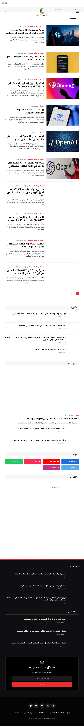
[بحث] (6, 12)
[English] (3, 2)
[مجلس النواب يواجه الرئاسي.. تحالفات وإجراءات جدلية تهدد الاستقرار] (73, 316)
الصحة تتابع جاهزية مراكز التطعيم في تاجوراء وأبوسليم (53, 418)
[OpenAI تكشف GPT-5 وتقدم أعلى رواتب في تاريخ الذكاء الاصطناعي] (62, 168)
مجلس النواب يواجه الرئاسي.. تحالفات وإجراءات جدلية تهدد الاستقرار (39, 314)
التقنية (42, 106)
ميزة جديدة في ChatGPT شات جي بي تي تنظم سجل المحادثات (25, 272)
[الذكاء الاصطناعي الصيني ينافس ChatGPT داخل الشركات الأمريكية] (62, 222)
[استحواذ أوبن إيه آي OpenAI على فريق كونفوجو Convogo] (62, 88)
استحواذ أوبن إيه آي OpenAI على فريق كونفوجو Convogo (26, 85)
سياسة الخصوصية (53, 712)
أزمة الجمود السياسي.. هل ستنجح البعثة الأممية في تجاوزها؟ (42, 325)
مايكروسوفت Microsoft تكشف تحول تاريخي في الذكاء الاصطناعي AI (25, 192)
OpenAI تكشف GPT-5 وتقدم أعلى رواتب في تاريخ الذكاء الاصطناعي (25, 164)
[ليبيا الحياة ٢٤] (42, 12)
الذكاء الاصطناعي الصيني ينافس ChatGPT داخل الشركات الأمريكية (26, 219)
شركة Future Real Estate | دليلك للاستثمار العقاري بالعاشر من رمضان (39, 440)
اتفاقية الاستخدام (40, 712)
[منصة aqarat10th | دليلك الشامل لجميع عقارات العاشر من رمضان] (73, 431)
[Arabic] (5, 2)
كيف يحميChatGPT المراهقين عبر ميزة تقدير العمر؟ (25, 58)
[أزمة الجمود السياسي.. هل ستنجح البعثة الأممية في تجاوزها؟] (73, 328)
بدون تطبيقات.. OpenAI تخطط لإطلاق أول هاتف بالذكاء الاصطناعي (25, 32)
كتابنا (62, 712)
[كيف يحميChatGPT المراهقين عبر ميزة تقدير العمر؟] (62, 62)
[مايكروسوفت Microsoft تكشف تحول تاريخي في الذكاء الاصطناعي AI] (62, 194)
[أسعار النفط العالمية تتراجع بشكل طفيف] (73, 352)
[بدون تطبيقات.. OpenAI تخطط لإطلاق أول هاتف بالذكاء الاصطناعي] (62, 35)
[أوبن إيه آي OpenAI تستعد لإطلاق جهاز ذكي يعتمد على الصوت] (62, 141)
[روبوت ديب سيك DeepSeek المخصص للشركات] (62, 115)
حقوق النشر (16, 712)
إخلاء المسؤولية (27, 712)
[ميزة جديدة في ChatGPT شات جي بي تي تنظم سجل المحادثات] (62, 275)
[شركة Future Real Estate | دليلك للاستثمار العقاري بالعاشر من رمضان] (73, 443)
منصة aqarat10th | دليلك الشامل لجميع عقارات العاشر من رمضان (41, 428)
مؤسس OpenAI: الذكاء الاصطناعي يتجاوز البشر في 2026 (25, 245)
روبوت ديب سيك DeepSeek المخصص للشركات (29, 111)
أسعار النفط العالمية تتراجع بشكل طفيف (50, 349)
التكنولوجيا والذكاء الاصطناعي (35, 27)
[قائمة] (77, 12)
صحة (77, 415)
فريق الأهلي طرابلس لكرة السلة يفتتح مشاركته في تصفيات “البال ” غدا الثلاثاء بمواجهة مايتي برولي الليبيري (35, 338)
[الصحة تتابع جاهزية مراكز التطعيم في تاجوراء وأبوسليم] (42, 390)
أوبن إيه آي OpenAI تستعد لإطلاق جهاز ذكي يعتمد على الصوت (25, 138)
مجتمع (69, 712)
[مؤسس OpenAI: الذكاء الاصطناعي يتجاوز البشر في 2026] (62, 249)
